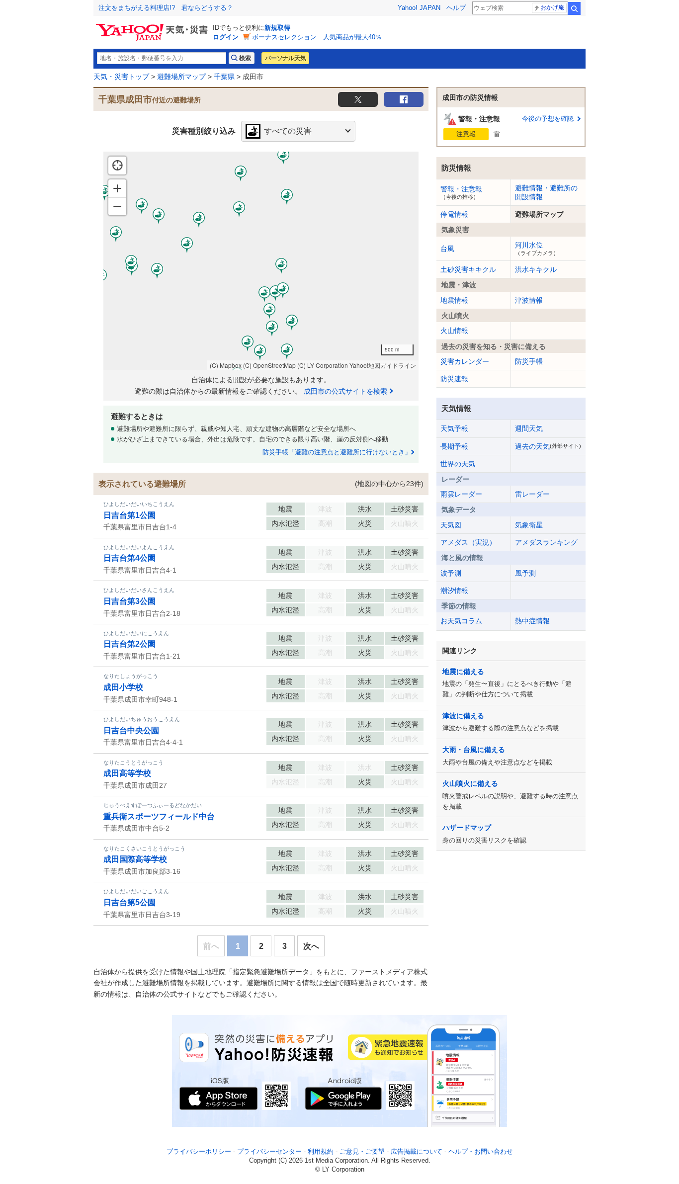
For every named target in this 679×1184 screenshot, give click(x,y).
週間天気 (529, 428)
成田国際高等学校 (135, 859)
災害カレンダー (464, 361)
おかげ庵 (552, 7)
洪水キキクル (536, 269)
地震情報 (454, 300)
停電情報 (454, 214)
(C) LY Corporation (322, 365)
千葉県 (224, 77)
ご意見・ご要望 (362, 1151)
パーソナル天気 (285, 58)
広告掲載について (416, 1151)
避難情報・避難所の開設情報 (546, 192)
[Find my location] (117, 165)
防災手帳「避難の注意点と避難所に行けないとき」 (336, 452)
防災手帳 (529, 361)
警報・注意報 (461, 192)
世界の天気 (457, 464)
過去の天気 (548, 446)
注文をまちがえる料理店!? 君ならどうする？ (165, 7)
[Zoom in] (117, 188)
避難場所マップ (181, 77)
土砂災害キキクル (468, 269)
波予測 (450, 573)
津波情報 (529, 300)
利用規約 (321, 1151)
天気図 (450, 525)
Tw (358, 99)
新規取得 (277, 27)
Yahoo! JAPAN (419, 7)
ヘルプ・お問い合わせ (480, 1151)
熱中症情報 (532, 621)
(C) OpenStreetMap (269, 365)
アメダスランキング (546, 542)
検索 (574, 8)
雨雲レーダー (461, 494)
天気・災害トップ (121, 77)
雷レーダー (532, 494)
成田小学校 (123, 687)
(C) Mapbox (226, 365)
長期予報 (454, 446)
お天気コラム (461, 621)
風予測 (525, 573)
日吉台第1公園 (129, 515)
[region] (261, 261)
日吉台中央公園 (131, 730)
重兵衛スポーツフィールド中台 (159, 816)
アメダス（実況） (468, 542)
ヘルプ (456, 7)
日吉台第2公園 (129, 644)
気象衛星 (529, 525)
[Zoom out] (117, 206)
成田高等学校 (127, 773)
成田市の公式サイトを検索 (345, 391)
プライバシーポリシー (199, 1151)
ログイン (226, 37)
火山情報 (454, 331)
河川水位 (537, 248)
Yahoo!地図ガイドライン (382, 365)
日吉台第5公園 (129, 902)
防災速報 (454, 379)
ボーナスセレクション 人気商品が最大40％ (317, 37)
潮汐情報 (454, 590)
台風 (447, 249)
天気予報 (454, 428)
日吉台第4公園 (129, 558)
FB (404, 99)
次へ (311, 946)
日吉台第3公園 (129, 601)
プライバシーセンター (269, 1151)
